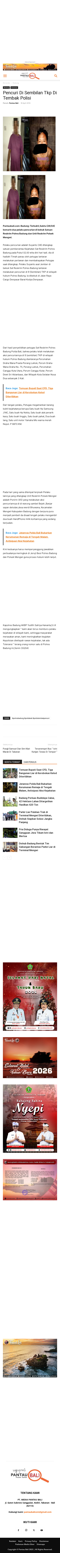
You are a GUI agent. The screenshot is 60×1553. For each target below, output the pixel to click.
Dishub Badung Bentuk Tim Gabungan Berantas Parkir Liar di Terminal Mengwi (37, 847)
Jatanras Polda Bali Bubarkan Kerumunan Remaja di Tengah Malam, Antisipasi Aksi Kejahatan (37, 787)
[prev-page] (5, 858)
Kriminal (14, 87)
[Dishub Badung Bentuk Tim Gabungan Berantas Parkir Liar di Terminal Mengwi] (10, 847)
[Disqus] (30, 901)
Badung (16, 83)
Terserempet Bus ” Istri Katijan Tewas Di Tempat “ (44, 750)
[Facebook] (18, 1530)
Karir (20, 1541)
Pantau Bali (13, 103)
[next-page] (9, 858)
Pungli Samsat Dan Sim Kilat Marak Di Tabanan (16, 750)
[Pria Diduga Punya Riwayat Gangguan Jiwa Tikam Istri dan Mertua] (10, 833)
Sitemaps (41, 1544)
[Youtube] (42, 1530)
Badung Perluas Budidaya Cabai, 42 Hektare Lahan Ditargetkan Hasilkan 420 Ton (37, 801)
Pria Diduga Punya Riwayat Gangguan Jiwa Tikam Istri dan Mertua (36, 833)
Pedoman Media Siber (24, 1544)
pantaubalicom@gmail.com (38, 1512)
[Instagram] (26, 1530)
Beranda (6, 83)
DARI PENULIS (30, 762)
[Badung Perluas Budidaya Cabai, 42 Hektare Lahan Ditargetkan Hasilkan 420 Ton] (10, 801)
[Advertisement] (30, 30)
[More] (40, 110)
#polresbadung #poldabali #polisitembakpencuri (31, 718)
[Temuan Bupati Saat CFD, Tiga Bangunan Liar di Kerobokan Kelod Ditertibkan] (10, 773)
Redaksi (12, 1541)
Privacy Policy (31, 1541)
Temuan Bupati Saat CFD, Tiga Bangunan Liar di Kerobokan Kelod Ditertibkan (38, 773)
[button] (5, 76)
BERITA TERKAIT (12, 762)
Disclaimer (44, 1541)
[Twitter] (34, 1530)
